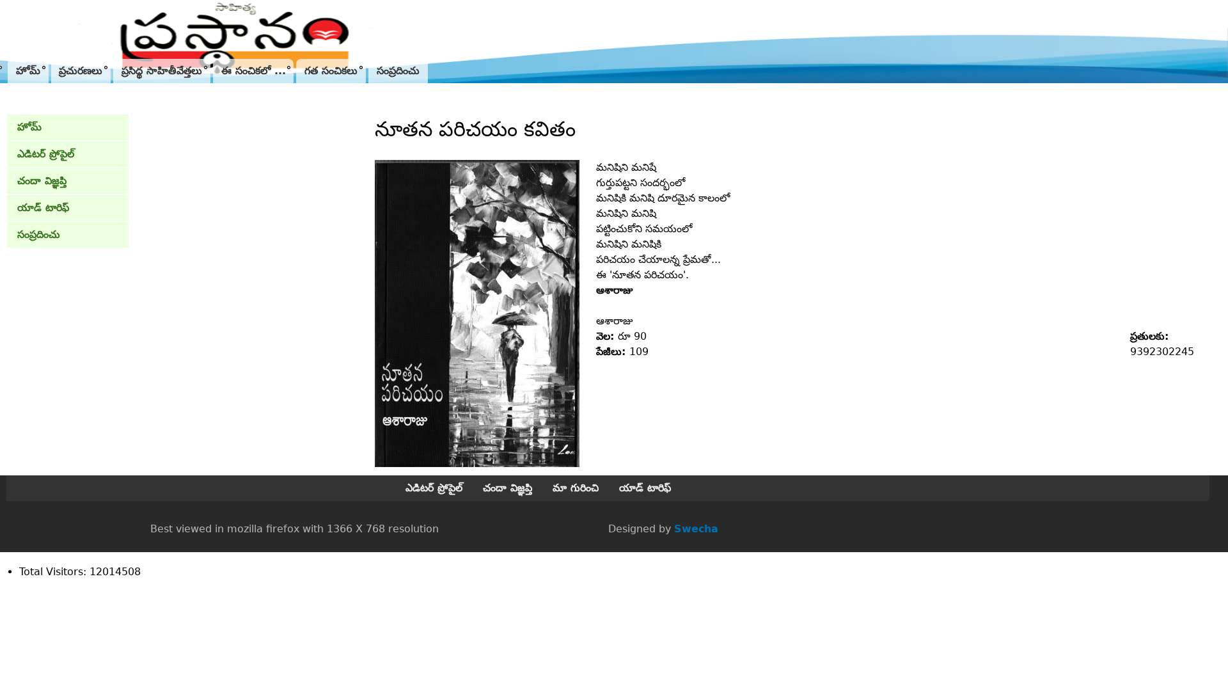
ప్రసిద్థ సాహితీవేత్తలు (162, 71)
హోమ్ (28, 71)
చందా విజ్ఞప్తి (42, 181)
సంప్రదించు (398, 71)
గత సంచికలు (331, 71)
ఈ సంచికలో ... (253, 71)
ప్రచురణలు (80, 71)
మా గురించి (576, 488)
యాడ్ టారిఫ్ (43, 208)
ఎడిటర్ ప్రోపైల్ (45, 154)
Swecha (696, 529)
